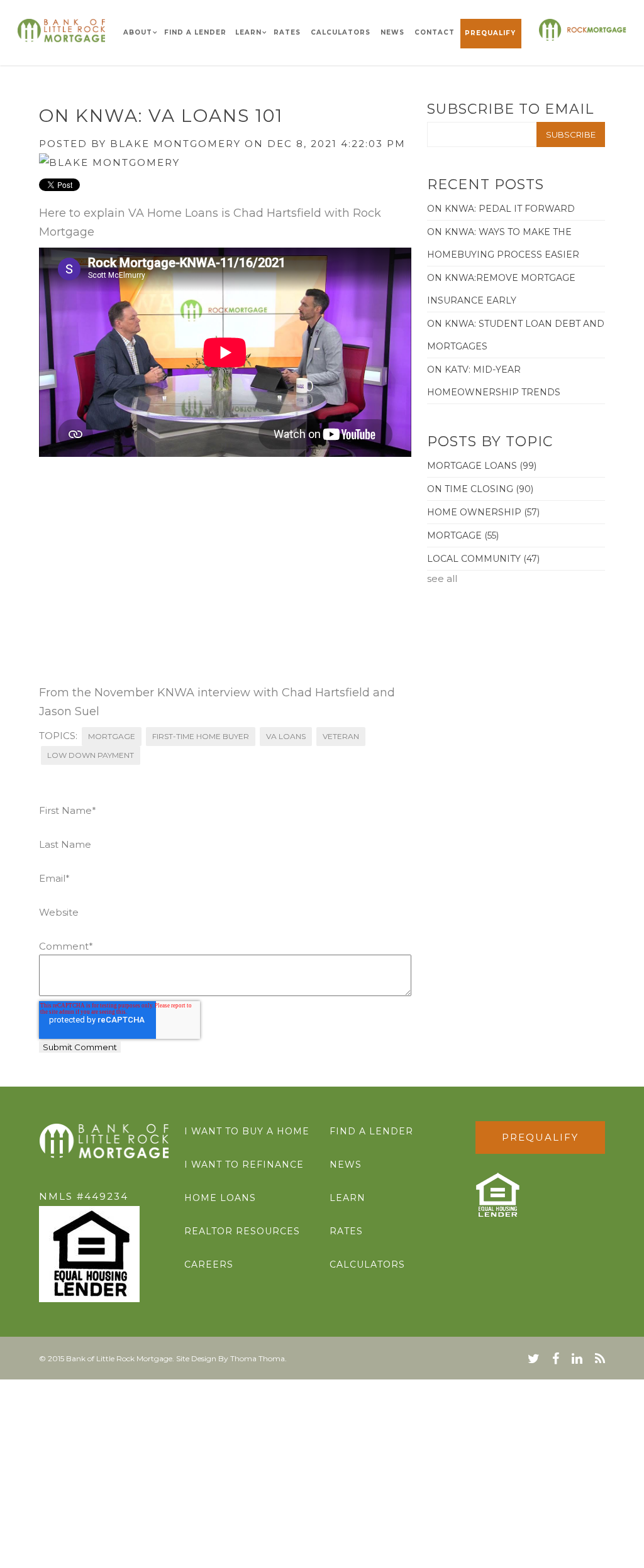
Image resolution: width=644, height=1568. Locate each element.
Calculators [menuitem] (340, 32)
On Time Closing (480, 489)
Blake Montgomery (175, 144)
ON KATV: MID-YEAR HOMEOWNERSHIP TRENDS (493, 381)
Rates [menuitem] (287, 32)
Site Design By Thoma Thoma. (231, 1358)
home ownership (483, 512)
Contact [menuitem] (434, 32)
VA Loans (286, 736)
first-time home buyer (200, 736)
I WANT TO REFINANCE (244, 1164)
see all (442, 578)
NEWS (346, 1164)
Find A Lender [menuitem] (195, 32)
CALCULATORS (367, 1264)
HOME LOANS (220, 1197)
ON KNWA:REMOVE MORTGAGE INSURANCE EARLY (501, 289)
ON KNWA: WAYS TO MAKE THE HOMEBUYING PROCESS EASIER (503, 243)
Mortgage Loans (481, 465)
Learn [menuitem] (248, 32)
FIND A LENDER (371, 1131)
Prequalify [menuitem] (490, 33)
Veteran (341, 736)
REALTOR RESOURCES (242, 1231)
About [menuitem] (137, 32)
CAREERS (208, 1264)
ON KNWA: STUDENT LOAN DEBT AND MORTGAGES (515, 335)
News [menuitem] (392, 32)
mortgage (111, 736)
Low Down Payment (90, 755)
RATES (346, 1231)
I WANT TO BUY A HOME (246, 1131)
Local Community (483, 558)
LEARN (347, 1197)
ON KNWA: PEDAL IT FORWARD (501, 208)
